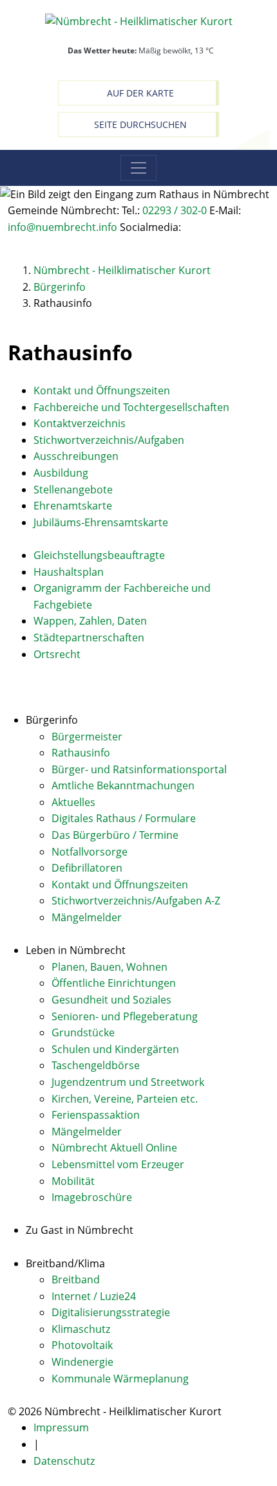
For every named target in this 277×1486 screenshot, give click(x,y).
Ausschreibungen (76, 456)
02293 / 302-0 (174, 210)
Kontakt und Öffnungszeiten (101, 390)
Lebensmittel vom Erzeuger (118, 1164)
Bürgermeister (87, 736)
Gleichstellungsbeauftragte (99, 555)
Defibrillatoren (87, 868)
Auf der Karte (140, 93)
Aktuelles (73, 802)
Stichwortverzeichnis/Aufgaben (108, 440)
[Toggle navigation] (138, 168)
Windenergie (82, 1362)
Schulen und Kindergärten (115, 1049)
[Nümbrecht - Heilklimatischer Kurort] (139, 21)
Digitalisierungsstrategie (111, 1312)
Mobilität (73, 1181)
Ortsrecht (57, 654)
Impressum (61, 1427)
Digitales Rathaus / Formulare (124, 818)
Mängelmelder (87, 917)
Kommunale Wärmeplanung (120, 1378)
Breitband (76, 1279)
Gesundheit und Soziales (111, 1000)
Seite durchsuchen (140, 124)
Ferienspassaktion (96, 1115)
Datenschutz (64, 1461)
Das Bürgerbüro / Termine (115, 835)
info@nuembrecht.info (62, 227)
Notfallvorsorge (90, 852)
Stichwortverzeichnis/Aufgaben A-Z (136, 901)
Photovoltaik (82, 1345)
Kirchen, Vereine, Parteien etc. (125, 1099)
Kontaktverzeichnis (79, 423)
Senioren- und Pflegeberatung (125, 1016)
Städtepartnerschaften (88, 637)
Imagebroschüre (92, 1197)
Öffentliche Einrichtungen (114, 983)
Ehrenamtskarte (72, 506)
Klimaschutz (81, 1329)
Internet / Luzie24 (94, 1296)
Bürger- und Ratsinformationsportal (139, 769)
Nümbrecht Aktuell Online (114, 1148)
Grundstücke (83, 1032)
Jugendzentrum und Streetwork (128, 1082)
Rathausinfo (81, 753)
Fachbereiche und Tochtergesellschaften (131, 407)
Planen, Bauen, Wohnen (109, 967)
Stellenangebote (73, 489)
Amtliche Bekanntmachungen (123, 785)
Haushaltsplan (68, 572)
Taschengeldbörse (96, 1065)
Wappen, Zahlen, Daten (90, 621)
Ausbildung (60, 473)
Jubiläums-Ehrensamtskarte (100, 522)
